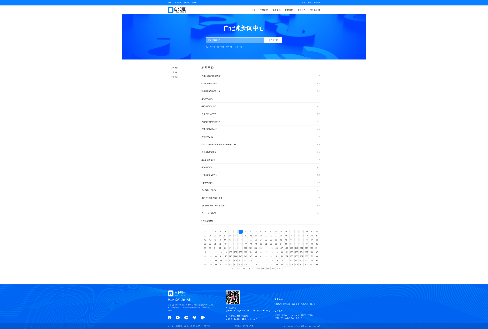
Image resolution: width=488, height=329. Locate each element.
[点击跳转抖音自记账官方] (170, 317)
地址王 (303, 315)
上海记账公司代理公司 (260, 122)
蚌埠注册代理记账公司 (260, 91)
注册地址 (178, 3)
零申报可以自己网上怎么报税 (260, 205)
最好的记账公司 (260, 160)
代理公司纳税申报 (260, 129)
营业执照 (238, 326)
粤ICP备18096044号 (291, 326)
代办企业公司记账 (260, 213)
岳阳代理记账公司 (260, 106)
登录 (309, 3)
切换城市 (304, 304)
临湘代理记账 (260, 167)
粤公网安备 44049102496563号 (309, 326)
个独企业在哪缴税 (260, 83)
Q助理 (276, 318)
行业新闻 (229, 47)
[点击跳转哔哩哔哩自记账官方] (186, 317)
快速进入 (317, 3)
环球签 (310, 315)
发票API (194, 3)
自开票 (186, 3)
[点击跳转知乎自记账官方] (178, 317)
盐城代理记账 (260, 99)
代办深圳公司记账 (260, 190)
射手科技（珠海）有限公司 (186, 326)
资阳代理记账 (260, 183)
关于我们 (313, 304)
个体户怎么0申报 (260, 114)
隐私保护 (287, 304)
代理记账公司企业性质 (260, 76)
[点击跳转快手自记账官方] (194, 317)
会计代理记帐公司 (260, 152)
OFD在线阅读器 (287, 318)
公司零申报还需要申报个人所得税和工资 (260, 144)
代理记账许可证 (247, 326)
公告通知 (220, 47)
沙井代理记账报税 (260, 175)
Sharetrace (294, 315)
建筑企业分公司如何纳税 (260, 198)
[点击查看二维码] (203, 317)
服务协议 (295, 304)
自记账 (170, 3)
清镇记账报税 (260, 221)
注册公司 (238, 47)
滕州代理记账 (260, 137)
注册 (303, 3)
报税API (299, 318)
